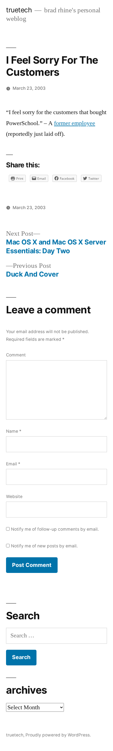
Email (13, 463)
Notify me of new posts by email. (44, 546)
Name (13, 431)
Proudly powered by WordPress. (58, 735)
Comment (16, 355)
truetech (19, 10)
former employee (74, 123)
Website (14, 496)
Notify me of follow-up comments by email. (55, 529)
